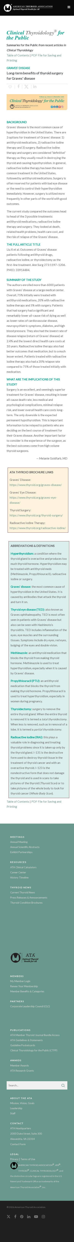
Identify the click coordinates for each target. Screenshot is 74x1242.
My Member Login (20, 981)
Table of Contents (18, 55)
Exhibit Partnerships (21, 852)
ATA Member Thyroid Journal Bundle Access (35, 1035)
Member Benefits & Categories (27, 991)
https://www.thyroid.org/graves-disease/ (36, 485)
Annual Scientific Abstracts (24, 847)
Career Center (18, 872)
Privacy (14, 1159)
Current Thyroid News (22, 892)
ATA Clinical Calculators (23, 867)
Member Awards (19, 1065)
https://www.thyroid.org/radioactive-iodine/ (38, 528)
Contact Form (18, 1144)
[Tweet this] (26, 86)
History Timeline (19, 877)
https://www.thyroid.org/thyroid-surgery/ (36, 515)
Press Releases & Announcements (28, 897)
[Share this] (18, 86)
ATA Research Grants (22, 1070)
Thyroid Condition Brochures (26, 902)
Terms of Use (27, 1159)
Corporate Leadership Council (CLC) (30, 1006)
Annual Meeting (19, 841)
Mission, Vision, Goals (22, 1103)
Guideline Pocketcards (22, 1045)
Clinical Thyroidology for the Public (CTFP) (33, 1050)
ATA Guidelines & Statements (26, 1040)
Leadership (16, 1108)
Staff (12, 1113)
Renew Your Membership (24, 986)
